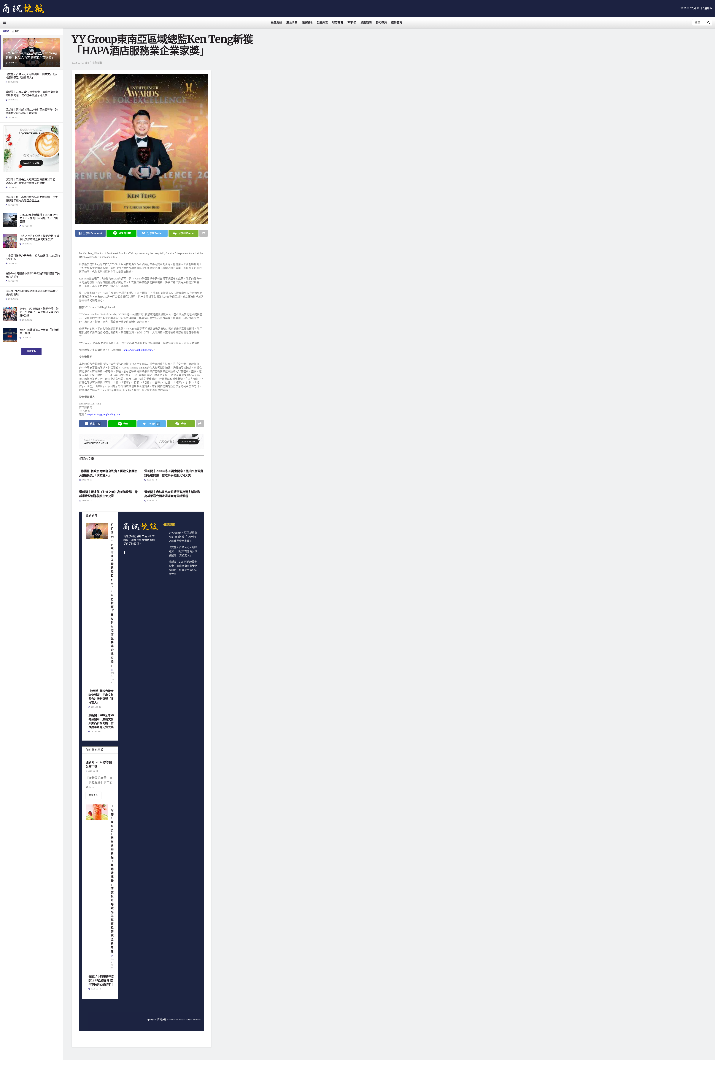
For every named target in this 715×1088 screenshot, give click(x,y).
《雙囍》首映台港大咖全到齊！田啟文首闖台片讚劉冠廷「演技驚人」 (32, 75)
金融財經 (276, 22)
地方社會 (337, 22)
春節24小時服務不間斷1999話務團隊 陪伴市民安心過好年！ (101, 980)
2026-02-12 (78, 62)
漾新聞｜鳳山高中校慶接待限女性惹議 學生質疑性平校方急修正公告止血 (32, 198)
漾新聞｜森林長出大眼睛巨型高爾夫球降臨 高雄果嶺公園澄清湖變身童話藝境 (32, 181)
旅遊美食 (322, 22)
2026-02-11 (92, 771)
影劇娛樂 (366, 22)
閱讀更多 (31, 351)
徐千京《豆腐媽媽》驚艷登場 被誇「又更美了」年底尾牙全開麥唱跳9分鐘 (39, 312)
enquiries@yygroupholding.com (103, 414)
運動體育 (396, 22)
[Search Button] (709, 22)
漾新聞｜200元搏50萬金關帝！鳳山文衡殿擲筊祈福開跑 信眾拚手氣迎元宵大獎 (32, 93)
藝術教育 (381, 22)
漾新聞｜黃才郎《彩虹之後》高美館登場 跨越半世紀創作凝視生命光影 (32, 111)
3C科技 (351, 22)
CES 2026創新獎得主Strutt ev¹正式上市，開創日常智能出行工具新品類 (39, 218)
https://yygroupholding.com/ (138, 350)
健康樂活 (307, 22)
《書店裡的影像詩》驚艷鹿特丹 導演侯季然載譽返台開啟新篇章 (39, 237)
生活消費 (291, 22)
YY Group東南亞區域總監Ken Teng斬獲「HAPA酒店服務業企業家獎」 (31, 55)
